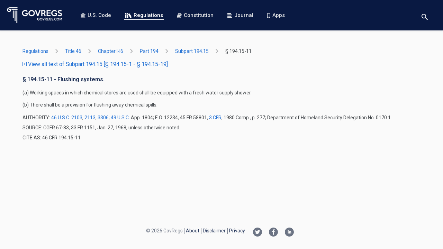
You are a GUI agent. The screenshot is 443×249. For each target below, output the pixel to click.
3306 (103, 117)
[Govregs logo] (35, 15)
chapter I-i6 (110, 51)
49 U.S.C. (120, 117)
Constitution (199, 15)
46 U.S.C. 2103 (66, 117)
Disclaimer (214, 230)
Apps (278, 15)
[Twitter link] (257, 233)
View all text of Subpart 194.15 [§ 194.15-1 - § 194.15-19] (97, 64)
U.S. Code (99, 15)
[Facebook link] (273, 233)
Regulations (148, 15)
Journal (243, 15)
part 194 (149, 51)
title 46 (73, 51)
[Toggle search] (425, 15)
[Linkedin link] (289, 233)
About (192, 230)
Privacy (237, 230)
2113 (90, 117)
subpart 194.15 (192, 51)
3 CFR (215, 117)
